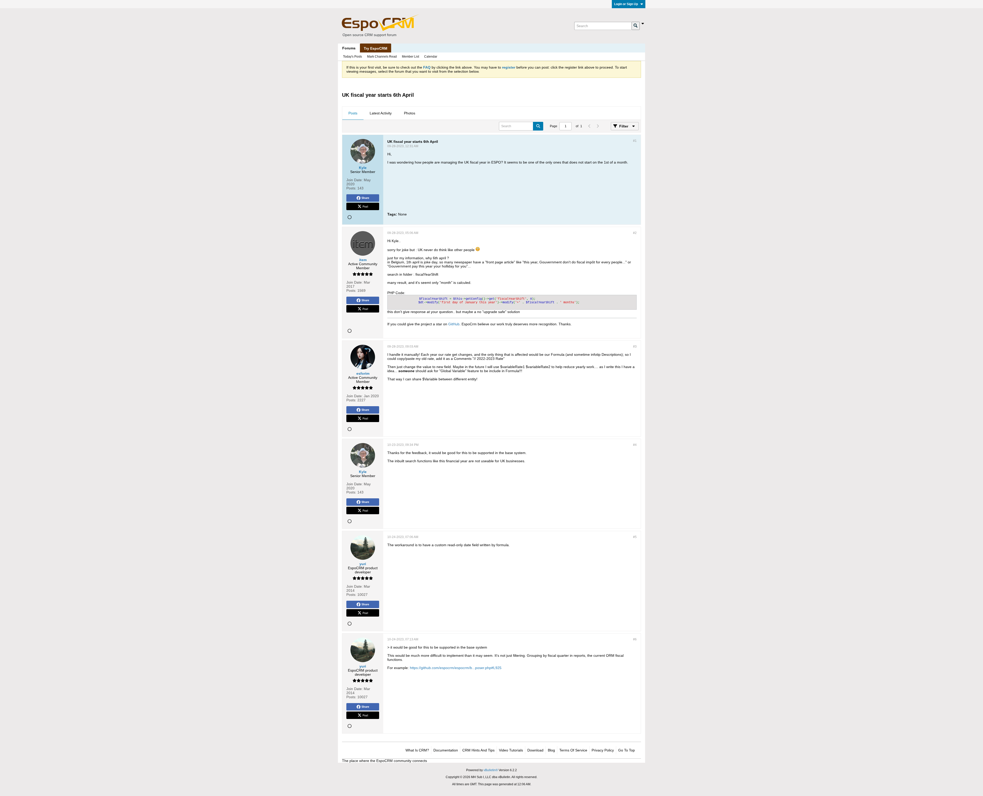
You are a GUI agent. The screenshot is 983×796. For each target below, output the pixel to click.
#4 (635, 445)
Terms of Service (573, 750)
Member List (410, 56)
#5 (635, 537)
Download (535, 750)
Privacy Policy (603, 750)
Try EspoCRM (375, 48)
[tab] (353, 113)
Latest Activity (381, 113)
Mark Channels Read (382, 56)
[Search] (636, 26)
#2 (635, 233)
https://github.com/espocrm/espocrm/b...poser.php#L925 (455, 668)
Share (365, 197)
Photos (409, 113)
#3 (635, 346)
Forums (349, 48)
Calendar (430, 56)
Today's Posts (352, 56)
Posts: (351, 188)
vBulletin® (491, 770)
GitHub (454, 324)
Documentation (445, 750)
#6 (635, 639)
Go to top (626, 750)
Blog (551, 750)
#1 (635, 141)
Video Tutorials (511, 750)
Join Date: (354, 180)
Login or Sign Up (626, 4)
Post (365, 206)
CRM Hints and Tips (478, 750)
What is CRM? (417, 750)
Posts (352, 113)
